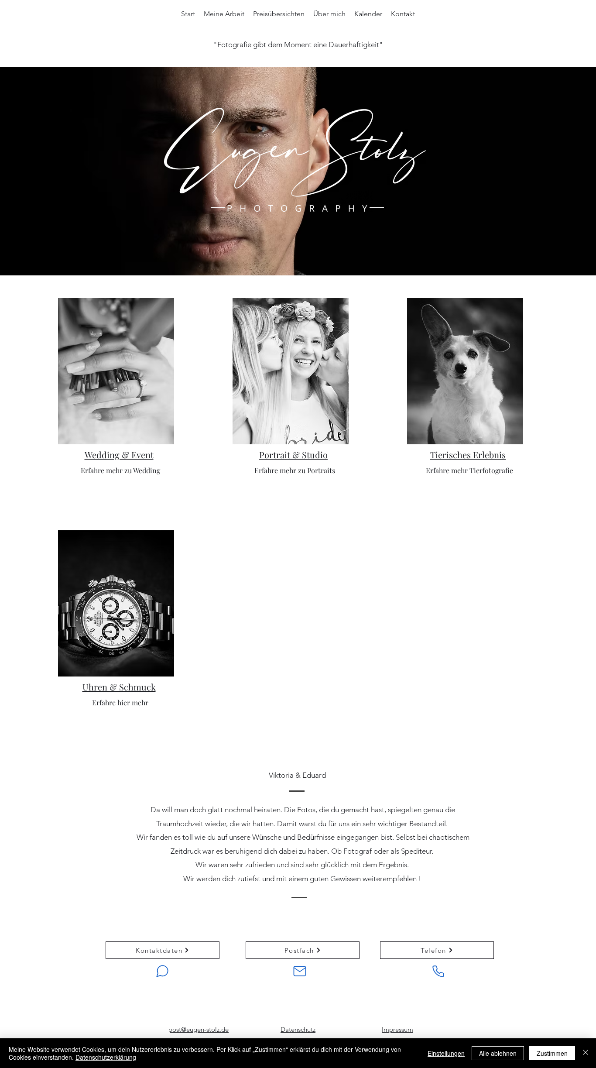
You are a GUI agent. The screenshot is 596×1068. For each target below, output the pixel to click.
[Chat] (162, 971)
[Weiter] (548, 824)
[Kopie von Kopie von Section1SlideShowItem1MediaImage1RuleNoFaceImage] (289, 891)
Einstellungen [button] (446, 1053)
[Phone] (438, 971)
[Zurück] (47, 824)
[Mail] (299, 971)
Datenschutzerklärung (105, 1057)
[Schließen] (585, 1053)
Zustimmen (552, 1053)
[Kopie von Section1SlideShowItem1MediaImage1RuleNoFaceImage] (268, 891)
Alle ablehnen (498, 1053)
